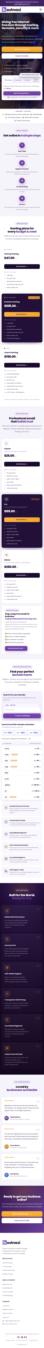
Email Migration (7, 1288)
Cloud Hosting (7, 1267)
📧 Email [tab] (26, 80)
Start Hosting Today (20, 1214)
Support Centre (7, 1313)
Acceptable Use (22, 1344)
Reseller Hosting (7, 1274)
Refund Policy (33, 1340)
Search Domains (22, 56)
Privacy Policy (10, 1340)
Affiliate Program (7, 1309)
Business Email (7, 1284)
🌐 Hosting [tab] (8, 80)
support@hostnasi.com (12, 1321)
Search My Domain (22, 1220)
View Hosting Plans (22, 49)
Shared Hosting (7, 1263)
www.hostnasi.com (11, 1324)
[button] (11, 9)
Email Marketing (7, 1295)
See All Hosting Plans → (22, 93)
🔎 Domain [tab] (17, 80)
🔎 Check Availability (22, 716)
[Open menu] (40, 9)
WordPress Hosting (8, 1270)
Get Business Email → (16, 648)
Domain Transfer (7, 1292)
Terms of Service (22, 1340)
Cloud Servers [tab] (35, 80)
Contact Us (6, 1306)
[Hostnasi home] (11, 1242)
